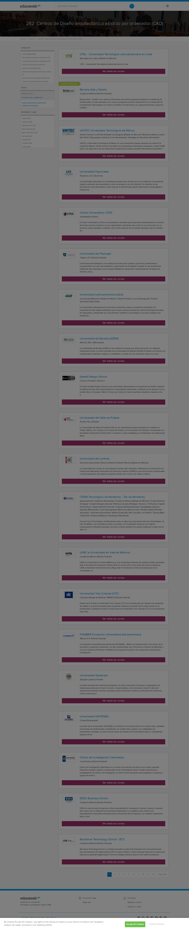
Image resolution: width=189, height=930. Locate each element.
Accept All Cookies (135, 924)
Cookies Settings (156, 924)
